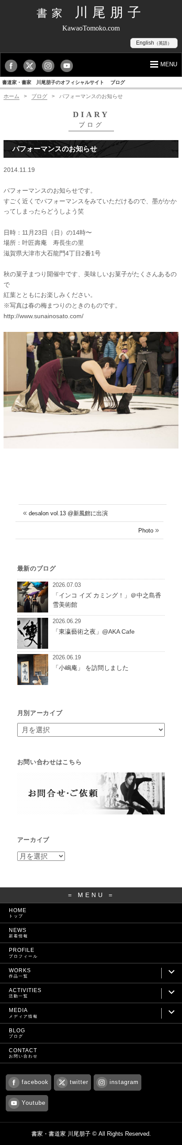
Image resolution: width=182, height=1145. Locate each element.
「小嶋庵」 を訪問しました (91, 667)
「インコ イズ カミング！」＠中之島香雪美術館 (107, 600)
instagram (124, 1082)
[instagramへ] (50, 65)
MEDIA (23, 1012)
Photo (145, 530)
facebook (35, 1082)
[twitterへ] (31, 65)
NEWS (18, 932)
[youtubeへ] (69, 65)
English (154, 43)
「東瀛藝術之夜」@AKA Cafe (94, 631)
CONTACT (23, 1052)
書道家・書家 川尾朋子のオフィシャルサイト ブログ (63, 82)
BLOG (17, 1032)
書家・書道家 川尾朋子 (61, 1133)
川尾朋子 (91, 12)
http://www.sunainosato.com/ (43, 316)
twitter (79, 1082)
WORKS (20, 972)
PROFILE (23, 952)
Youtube (34, 1102)
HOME (18, 912)
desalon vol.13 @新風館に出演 (68, 513)
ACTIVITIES (25, 992)
